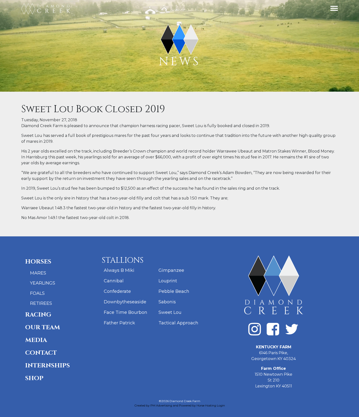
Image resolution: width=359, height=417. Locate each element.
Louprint (167, 281)
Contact (41, 353)
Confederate (117, 291)
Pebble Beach (173, 291)
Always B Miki (119, 270)
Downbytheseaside (125, 302)
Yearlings (42, 283)
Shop (34, 378)
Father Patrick (119, 323)
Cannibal (114, 281)
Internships (47, 366)
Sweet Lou (169, 312)
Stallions (123, 260)
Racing (38, 315)
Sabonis (167, 302)
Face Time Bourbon (125, 312)
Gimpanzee (171, 270)
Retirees (41, 303)
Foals (37, 293)
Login (221, 405)
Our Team (42, 327)
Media (36, 340)
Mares (38, 273)
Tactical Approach (178, 323)
